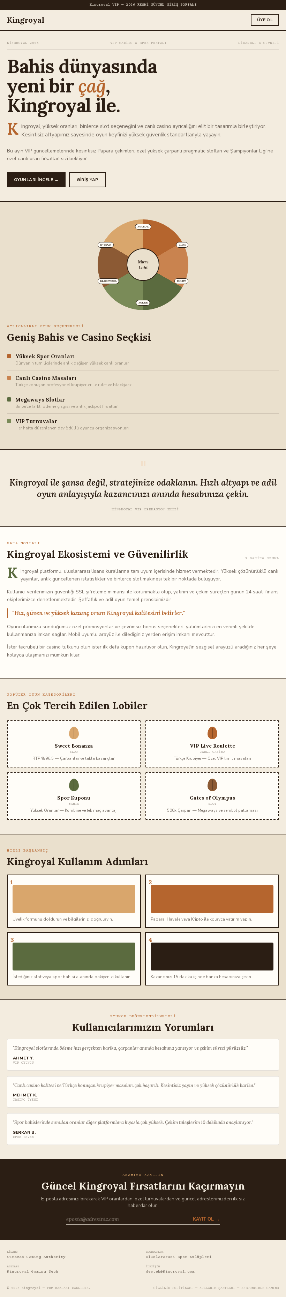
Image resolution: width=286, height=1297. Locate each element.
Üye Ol (265, 20)
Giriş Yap (87, 179)
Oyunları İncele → (36, 179)
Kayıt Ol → (206, 1219)
